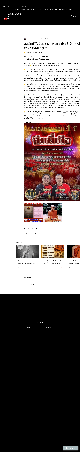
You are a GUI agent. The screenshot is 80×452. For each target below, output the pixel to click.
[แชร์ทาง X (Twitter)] (28, 228)
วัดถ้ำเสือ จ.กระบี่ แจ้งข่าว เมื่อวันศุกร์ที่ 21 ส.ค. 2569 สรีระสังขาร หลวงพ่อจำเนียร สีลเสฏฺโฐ (52, 262)
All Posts (18, 28)
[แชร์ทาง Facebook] (24, 228)
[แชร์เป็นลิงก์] (36, 228)
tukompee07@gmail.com (9, 6)
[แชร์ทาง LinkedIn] (32, 228)
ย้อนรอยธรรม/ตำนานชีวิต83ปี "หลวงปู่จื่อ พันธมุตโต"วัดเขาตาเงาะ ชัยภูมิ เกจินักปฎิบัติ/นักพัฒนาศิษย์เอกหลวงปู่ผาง (26, 262)
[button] (76, 6)
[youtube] (76, 16)
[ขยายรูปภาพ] (33, 212)
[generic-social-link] (71, 16)
